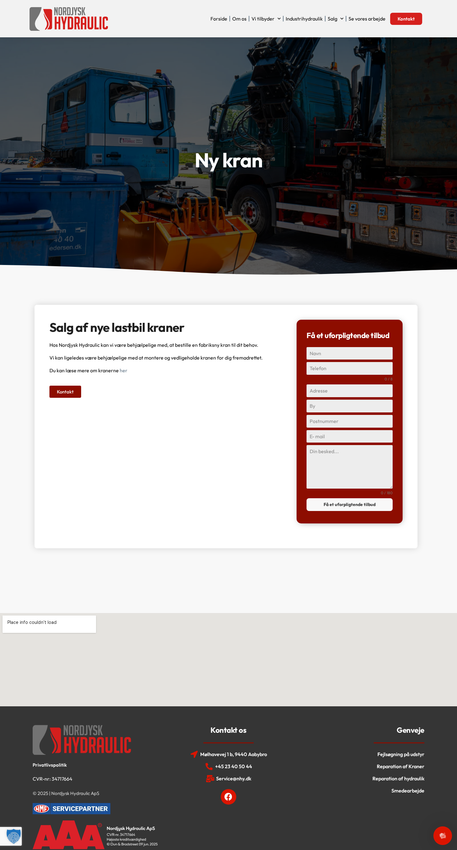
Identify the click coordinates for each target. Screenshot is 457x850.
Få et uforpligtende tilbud (350, 504)
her (123, 370)
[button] (13, 836)
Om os (239, 19)
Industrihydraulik (304, 19)
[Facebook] (228, 797)
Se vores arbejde (367, 19)
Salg (332, 19)
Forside (218, 19)
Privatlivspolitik (50, 765)
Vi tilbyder (263, 19)
